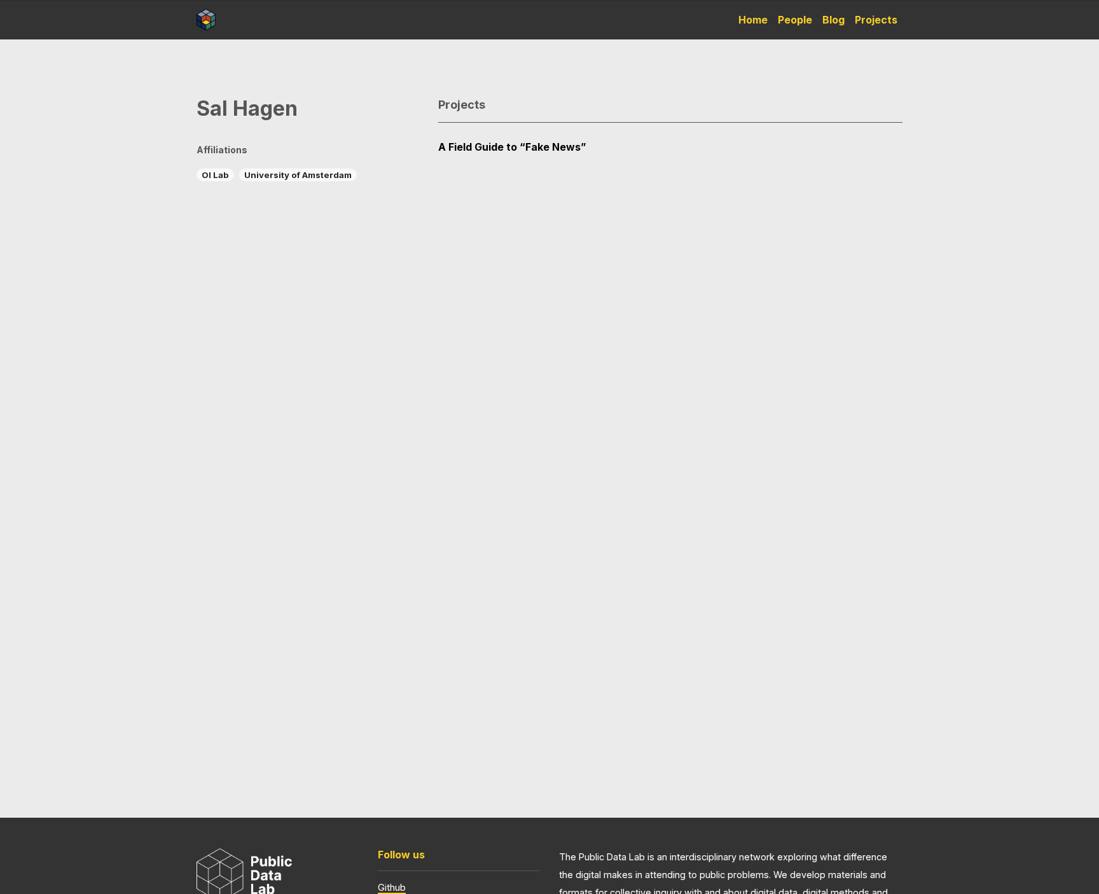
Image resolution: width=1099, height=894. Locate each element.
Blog (833, 19)
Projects (876, 19)
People (795, 19)
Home (753, 19)
